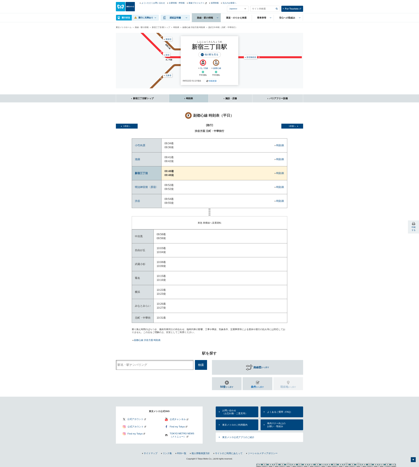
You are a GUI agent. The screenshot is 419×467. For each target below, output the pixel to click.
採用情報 (215, 3)
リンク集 (167, 453)
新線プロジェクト (196, 3)
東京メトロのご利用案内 (234, 424)
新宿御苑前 (251, 57)
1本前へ (126, 126)
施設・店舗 (231, 98)
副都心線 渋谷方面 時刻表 (193, 27)
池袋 (137, 159)
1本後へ (292, 126)
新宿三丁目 (141, 173)
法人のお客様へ (229, 3)
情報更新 (213, 81)
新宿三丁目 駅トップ (161, 27)
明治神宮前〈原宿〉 (146, 187)
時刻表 (176, 27)
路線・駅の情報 (142, 27)
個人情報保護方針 (200, 453)
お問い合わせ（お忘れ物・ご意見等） (234, 412)
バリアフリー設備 (278, 98)
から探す (261, 367)
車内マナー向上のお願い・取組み (276, 425)
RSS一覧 (181, 453)
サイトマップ (150, 453)
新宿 (167, 55)
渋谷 (137, 201)
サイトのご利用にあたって (229, 453)
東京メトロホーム (124, 27)
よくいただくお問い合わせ (153, 3)
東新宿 (168, 39)
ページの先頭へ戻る (413, 459)
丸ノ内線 (204, 68)
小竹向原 (140, 145)
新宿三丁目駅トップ (143, 98)
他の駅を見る (211, 54)
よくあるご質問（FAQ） (279, 412)
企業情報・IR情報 (177, 3)
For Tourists (292, 8)
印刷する (414, 228)
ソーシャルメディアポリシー (263, 453)
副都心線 (217, 68)
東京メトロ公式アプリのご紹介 (238, 437)
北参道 (168, 75)
